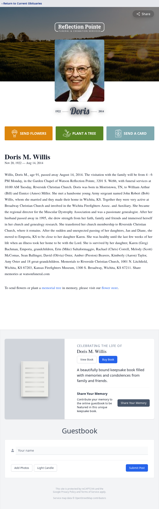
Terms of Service (90, 491)
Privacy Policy (68, 491)
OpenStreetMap (83, 498)
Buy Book (108, 359)
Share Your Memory (133, 403)
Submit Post (137, 468)
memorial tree (51, 287)
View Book (86, 359)
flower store (110, 287)
